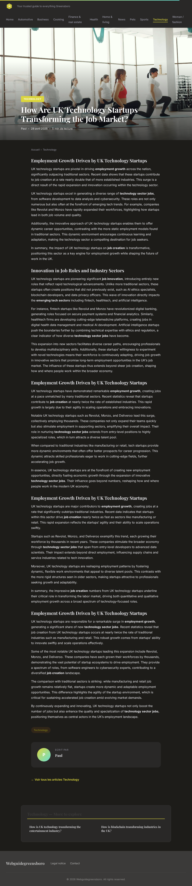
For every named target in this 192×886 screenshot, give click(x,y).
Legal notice (58, 863)
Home (10, 19)
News (121, 19)
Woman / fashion (178, 19)
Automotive (25, 19)
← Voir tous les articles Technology (55, 779)
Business (43, 19)
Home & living (107, 19)
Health (94, 19)
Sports (144, 19)
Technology (160, 19)
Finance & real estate (75, 19)
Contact (75, 863)
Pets (133, 19)
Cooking (58, 19)
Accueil (35, 149)
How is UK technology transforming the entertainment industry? (55, 829)
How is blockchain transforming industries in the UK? (131, 829)
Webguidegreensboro (25, 863)
